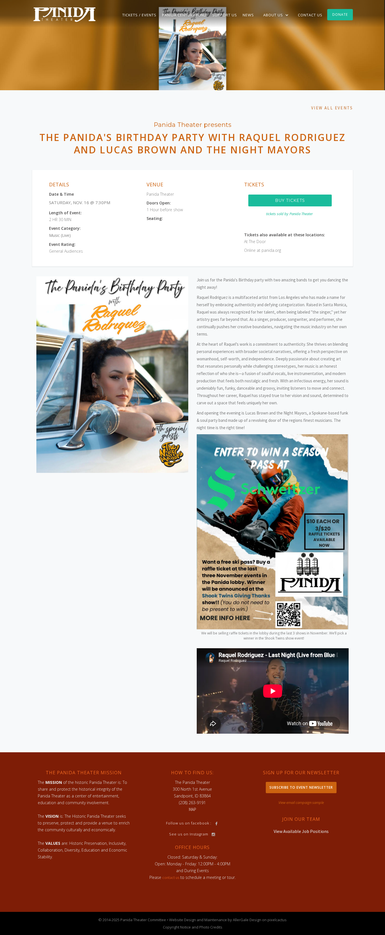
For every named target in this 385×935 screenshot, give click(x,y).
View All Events (332, 108)
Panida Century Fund (184, 14)
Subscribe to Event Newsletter (301, 787)
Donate (340, 14)
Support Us (224, 14)
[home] (64, 14)
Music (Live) (60, 235)
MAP (192, 809)
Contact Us (310, 14)
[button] (276, 15)
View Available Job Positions (301, 831)
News (248, 14)
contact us (170, 877)
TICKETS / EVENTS (139, 14)
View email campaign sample (301, 802)
